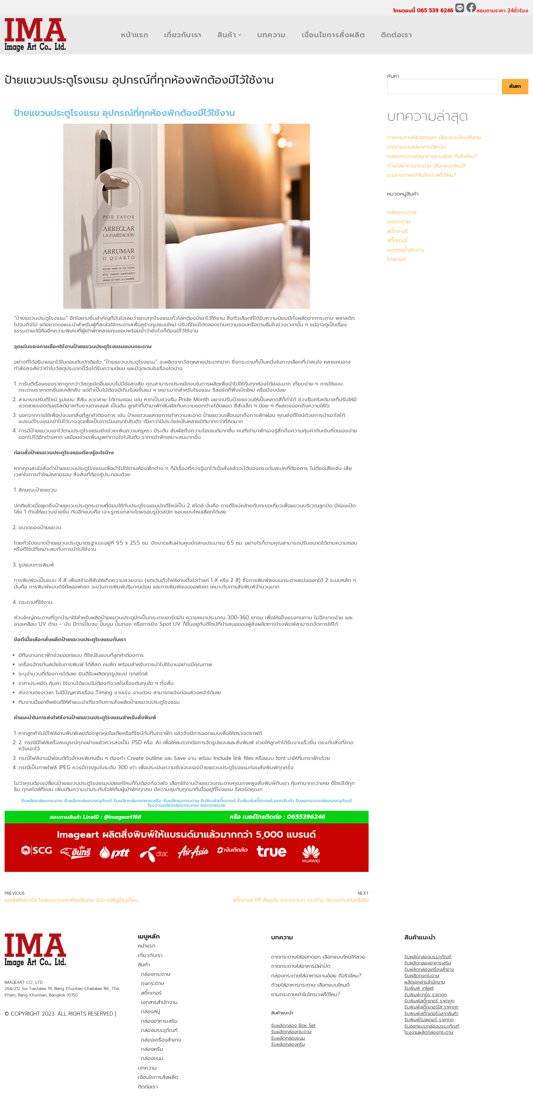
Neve (11, 1111)
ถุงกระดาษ (398, 221)
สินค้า (144, 964)
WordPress (66, 1111)
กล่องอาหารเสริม (159, 1021)
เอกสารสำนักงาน (159, 1002)
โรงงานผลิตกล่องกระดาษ (428, 1032)
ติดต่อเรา (396, 34)
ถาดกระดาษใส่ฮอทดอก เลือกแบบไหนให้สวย (434, 137)
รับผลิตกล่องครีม (288, 1044)
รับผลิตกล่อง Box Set (293, 1025)
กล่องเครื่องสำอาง (161, 1040)
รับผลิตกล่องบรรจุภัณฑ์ (427, 956)
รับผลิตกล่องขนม (288, 1038)
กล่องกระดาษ (401, 212)
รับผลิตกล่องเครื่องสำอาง (429, 969)
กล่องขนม (152, 1058)
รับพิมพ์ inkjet (419, 988)
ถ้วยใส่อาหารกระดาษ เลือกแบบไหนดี (426, 166)
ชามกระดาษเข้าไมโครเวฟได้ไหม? (421, 175)
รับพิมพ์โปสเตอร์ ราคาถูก (428, 1019)
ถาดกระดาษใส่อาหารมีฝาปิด (416, 147)
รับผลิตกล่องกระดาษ (291, 1031)
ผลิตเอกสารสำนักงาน (424, 982)
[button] (240, 35)
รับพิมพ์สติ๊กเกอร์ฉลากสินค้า (431, 1013)
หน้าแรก (134, 34)
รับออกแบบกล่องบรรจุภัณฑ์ (431, 1026)
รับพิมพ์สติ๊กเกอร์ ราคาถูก (429, 1000)
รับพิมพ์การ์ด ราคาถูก (425, 994)
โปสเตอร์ (396, 259)
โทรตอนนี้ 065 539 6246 (424, 10)
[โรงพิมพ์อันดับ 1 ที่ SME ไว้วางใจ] (35, 35)
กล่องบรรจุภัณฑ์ (159, 1030)
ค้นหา (393, 76)
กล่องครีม (152, 1049)
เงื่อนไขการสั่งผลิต (333, 34)
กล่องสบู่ (150, 1011)
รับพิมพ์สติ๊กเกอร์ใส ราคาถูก (431, 1007)
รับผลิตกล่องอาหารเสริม (427, 962)
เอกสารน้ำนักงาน (405, 250)
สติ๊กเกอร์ (397, 231)
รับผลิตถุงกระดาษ (421, 975)
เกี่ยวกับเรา (183, 34)
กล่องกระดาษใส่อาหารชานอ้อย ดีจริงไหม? (432, 156)
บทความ (271, 34)
